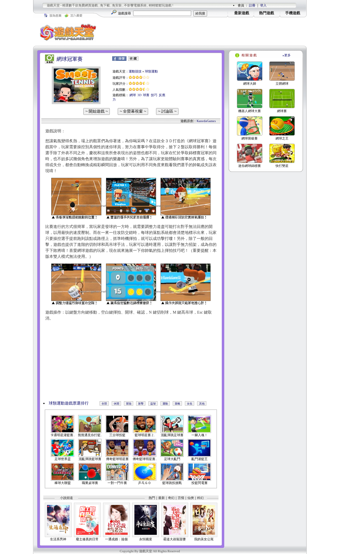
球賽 (146, 95)
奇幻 (171, 498)
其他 (201, 403)
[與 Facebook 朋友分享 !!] (119, 60)
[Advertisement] (204, 32)
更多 (287, 55)
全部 (104, 403)
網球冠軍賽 (70, 59)
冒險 (128, 403)
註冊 (252, 5)
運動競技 (135, 71)
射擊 (140, 403)
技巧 (154, 95)
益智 (153, 403)
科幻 (200, 498)
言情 (181, 498)
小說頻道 (66, 498)
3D (139, 95)
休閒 (116, 403)
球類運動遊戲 (61, 403)
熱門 (152, 498)
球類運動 (151, 71)
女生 (189, 403)
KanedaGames (206, 121)
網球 (132, 95)
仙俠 (190, 498)
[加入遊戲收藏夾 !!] (133, 60)
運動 (165, 403)
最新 (161, 498)
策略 (177, 403)
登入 (263, 5)
